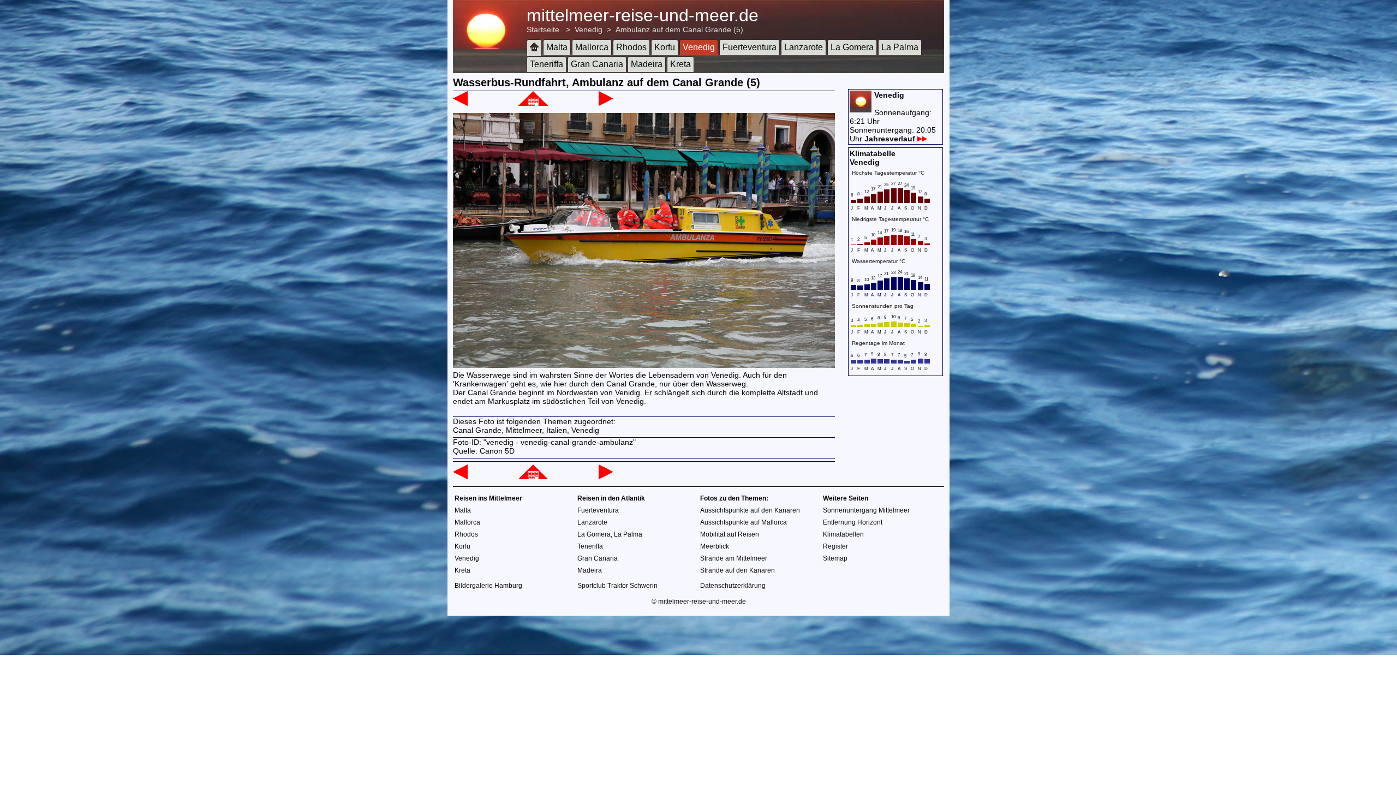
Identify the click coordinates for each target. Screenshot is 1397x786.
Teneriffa (546, 64)
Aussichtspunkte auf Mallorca (743, 522)
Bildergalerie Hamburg (488, 586)
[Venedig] (533, 103)
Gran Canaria (597, 64)
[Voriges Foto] (460, 103)
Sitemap (835, 558)
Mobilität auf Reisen (729, 534)
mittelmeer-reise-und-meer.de (643, 15)
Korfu (664, 47)
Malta (557, 47)
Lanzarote (803, 47)
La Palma (899, 47)
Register (835, 546)
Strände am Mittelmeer (733, 558)
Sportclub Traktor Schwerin (617, 586)
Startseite (543, 29)
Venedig (588, 29)
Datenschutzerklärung (733, 586)
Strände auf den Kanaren (737, 570)
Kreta (680, 64)
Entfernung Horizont (852, 522)
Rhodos (631, 47)
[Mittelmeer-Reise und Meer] (534, 47)
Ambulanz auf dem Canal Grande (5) (679, 29)
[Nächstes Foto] (606, 103)
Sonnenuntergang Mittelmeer (866, 510)
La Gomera (852, 47)
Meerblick (714, 546)
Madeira (646, 64)
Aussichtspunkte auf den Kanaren (750, 510)
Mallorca (591, 47)
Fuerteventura (750, 47)
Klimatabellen (843, 534)
